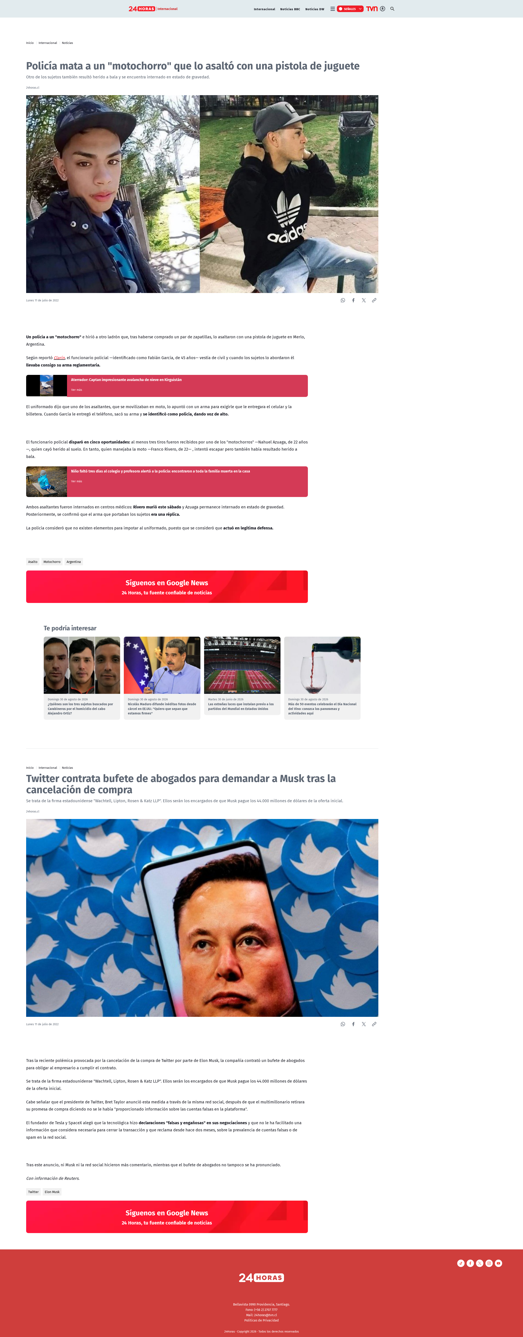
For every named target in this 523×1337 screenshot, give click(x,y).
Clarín (59, 358)
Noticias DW (314, 9)
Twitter (33, 1191)
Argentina (74, 561)
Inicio (30, 42)
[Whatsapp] (343, 300)
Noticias (67, 42)
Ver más (76, 390)
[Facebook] (353, 300)
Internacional (264, 9)
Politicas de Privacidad (261, 1320)
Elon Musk (52, 1191)
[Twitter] (364, 300)
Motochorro (52, 561)
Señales (350, 9)
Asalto (32, 561)
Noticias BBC (290, 9)
